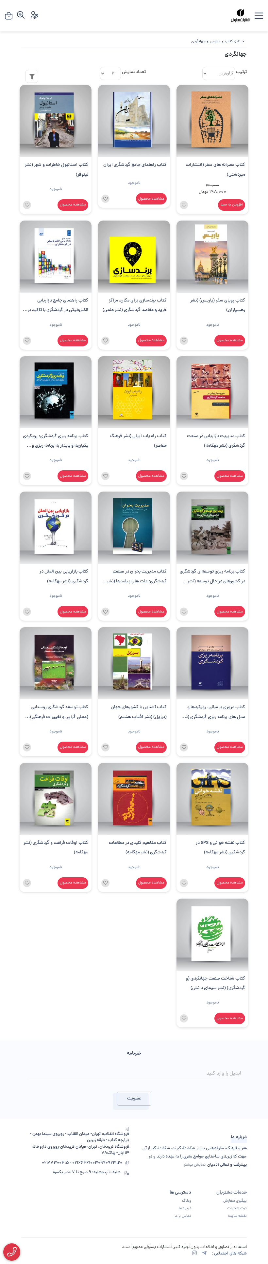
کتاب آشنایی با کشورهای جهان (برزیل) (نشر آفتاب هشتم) (139, 712)
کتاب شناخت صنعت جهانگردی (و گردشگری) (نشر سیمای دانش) (215, 983)
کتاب (229, 42)
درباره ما (185, 1209)
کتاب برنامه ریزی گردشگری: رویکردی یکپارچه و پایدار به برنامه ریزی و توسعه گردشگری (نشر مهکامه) (55, 442)
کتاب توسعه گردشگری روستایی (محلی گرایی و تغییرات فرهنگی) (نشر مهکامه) (59, 713)
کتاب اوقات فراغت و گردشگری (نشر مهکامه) (56, 848)
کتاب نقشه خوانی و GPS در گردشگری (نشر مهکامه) (220, 848)
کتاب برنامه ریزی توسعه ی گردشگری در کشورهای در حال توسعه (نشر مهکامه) (212, 577)
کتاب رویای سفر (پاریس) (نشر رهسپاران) (217, 305)
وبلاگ (186, 1201)
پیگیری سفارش (235, 1201)
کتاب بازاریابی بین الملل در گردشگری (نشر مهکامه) (64, 576)
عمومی (215, 42)
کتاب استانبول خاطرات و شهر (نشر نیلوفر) (56, 170)
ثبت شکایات (237, 1209)
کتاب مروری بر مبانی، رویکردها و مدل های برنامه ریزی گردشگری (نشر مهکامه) (213, 713)
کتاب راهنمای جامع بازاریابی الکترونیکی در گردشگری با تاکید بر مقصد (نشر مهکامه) (58, 306)
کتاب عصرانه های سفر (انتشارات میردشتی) (215, 170)
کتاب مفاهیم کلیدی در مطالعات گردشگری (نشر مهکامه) (138, 848)
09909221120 (110, 1163)
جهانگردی (198, 42)
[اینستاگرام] (194, 1254)
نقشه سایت (237, 1216)
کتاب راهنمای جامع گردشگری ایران (135, 165)
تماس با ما (183, 1216)
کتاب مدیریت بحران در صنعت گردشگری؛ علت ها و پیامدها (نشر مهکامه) (137, 577)
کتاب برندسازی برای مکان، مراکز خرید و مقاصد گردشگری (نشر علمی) (135, 305)
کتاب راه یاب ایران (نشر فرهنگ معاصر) (138, 441)
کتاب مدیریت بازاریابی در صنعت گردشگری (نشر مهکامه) (216, 441)
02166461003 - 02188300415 (70, 1163)
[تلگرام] (204, 1254)
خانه (240, 42)
